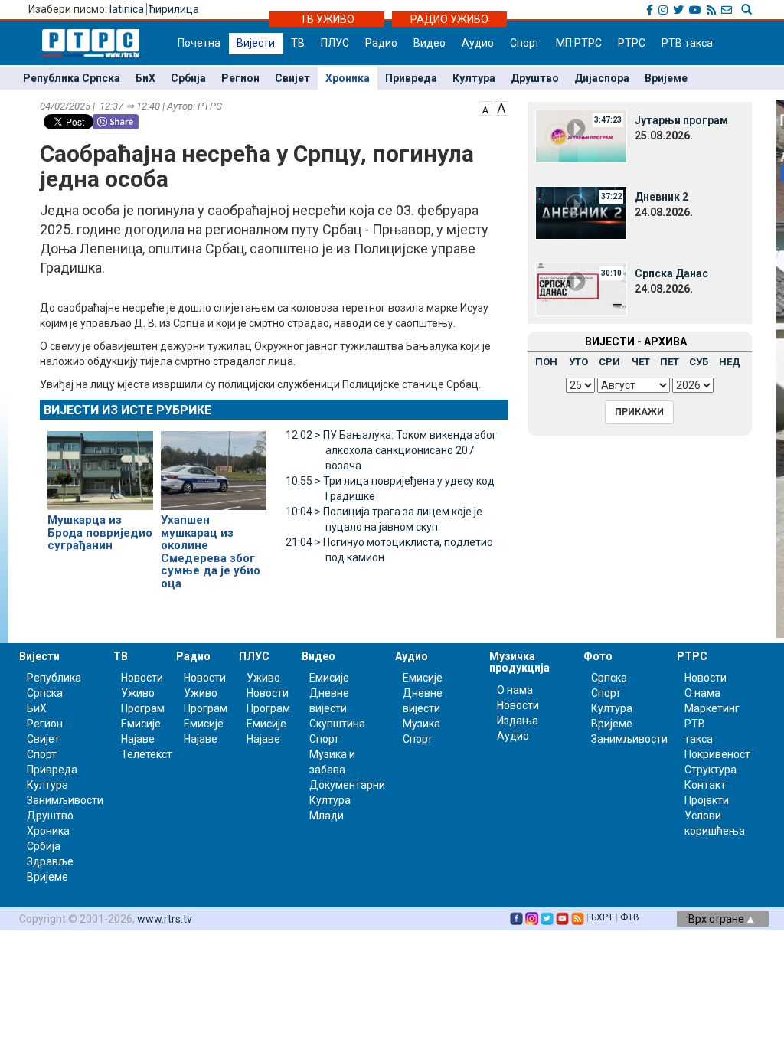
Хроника (347, 78)
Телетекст (146, 754)
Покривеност (717, 754)
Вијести (256, 43)
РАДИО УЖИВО (449, 19)
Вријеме (666, 78)
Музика (421, 723)
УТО (578, 362)
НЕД (729, 362)
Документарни (347, 785)
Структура (710, 769)
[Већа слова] (501, 107)
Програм (143, 708)
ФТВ (629, 917)
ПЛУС (335, 43)
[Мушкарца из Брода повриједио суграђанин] (100, 464)
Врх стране (717, 919)
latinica (126, 9)
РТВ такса (687, 43)
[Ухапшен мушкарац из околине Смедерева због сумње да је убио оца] (213, 464)
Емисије (141, 723)
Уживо (138, 693)
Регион (240, 78)
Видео (429, 43)
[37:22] (581, 212)
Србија (188, 78)
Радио (381, 43)
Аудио (478, 43)
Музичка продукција (519, 662)
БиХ (145, 78)
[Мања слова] (485, 107)
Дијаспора (601, 78)
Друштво (535, 78)
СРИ (609, 362)
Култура (473, 78)
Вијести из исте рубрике (127, 410)
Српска (609, 678)
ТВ (298, 43)
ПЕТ (669, 362)
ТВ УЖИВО (327, 19)
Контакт (705, 785)
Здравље (50, 861)
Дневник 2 (661, 197)
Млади (326, 815)
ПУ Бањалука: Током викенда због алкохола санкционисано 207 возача (391, 450)
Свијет (292, 78)
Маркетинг (712, 708)
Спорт (525, 43)
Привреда (411, 78)
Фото (597, 656)
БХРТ (602, 917)
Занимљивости (65, 800)
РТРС (631, 43)
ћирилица (174, 9)
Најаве (138, 739)
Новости (142, 678)
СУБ (698, 362)
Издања (517, 720)
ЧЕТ (641, 362)
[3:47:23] (581, 135)
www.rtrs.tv (164, 919)
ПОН (546, 362)
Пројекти (706, 800)
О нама (515, 690)
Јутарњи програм (681, 120)
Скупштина (337, 723)
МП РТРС (579, 43)
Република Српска (71, 78)
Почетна (199, 43)
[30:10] (581, 289)
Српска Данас (671, 273)
